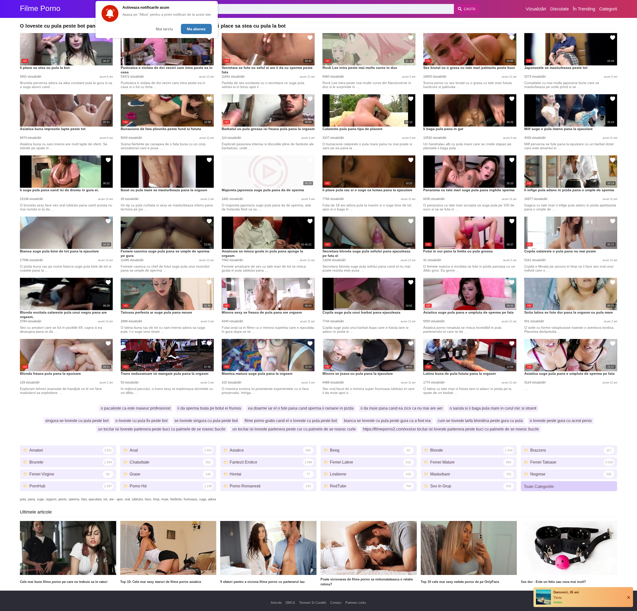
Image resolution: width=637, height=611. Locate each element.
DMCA (290, 603)
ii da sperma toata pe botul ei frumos (209, 408)
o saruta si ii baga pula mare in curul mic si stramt (493, 408)
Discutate (559, 8)
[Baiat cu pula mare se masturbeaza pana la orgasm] (167, 171)
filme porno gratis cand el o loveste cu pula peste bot (291, 421)
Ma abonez (196, 29)
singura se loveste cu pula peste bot (76, 421)
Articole (276, 603)
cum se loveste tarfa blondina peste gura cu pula (480, 421)
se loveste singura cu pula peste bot (206, 421)
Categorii (608, 8)
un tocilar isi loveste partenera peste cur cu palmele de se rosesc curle (294, 429)
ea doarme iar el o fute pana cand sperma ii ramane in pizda (301, 408)
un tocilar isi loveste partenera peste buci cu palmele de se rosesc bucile (161, 429)
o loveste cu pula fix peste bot (141, 421)
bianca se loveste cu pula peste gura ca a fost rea (387, 421)
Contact (335, 603)
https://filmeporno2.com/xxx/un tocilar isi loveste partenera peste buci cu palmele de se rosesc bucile (451, 429)
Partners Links (355, 603)
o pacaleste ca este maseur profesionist (135, 408)
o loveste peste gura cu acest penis (561, 421)
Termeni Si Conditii (312, 603)
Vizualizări (536, 8)
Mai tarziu (164, 29)
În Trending (584, 8)
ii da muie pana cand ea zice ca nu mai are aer (402, 408)
